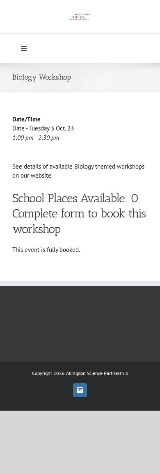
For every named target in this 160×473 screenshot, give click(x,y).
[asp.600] (80, 11)
